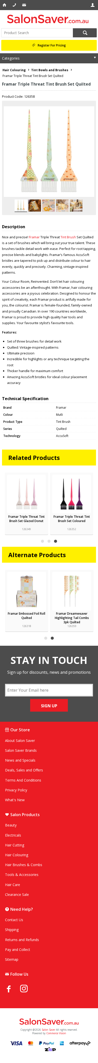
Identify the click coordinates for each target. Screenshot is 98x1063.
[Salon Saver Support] (24, 5)
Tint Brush (68, 237)
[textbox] (37, 32)
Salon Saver (48, 1029)
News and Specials (20, 760)
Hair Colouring (16, 854)
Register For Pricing (52, 45)
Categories (11, 58)
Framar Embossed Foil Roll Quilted (26, 615)
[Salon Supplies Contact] (15, 5)
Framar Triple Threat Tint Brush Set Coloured (72, 518)
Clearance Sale (17, 894)
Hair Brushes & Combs (23, 864)
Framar (34, 237)
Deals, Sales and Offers (24, 770)
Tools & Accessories (21, 874)
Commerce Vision (56, 1033)
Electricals (13, 835)
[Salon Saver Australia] (49, 1021)
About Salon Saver (20, 740)
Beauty (11, 825)
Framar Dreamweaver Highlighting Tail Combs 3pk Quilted (72, 617)
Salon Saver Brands (21, 750)
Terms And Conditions (23, 780)
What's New (15, 799)
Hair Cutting (14, 845)
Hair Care (12, 884)
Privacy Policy (16, 790)
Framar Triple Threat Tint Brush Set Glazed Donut (26, 518)
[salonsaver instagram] (27, 989)
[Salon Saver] (49, 18)
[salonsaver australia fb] (12, 989)
